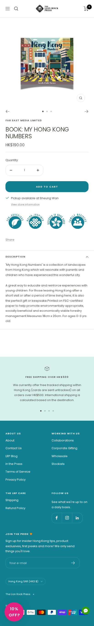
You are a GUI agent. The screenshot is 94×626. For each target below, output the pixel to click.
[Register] (73, 562)
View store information (25, 204)
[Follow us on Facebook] (57, 518)
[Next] (87, 111)
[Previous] (7, 111)
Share (9, 239)
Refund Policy (15, 508)
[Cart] (86, 8)
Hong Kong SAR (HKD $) (23, 581)
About (9, 440)
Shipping (11, 500)
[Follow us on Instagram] (67, 518)
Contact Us (13, 448)
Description (15, 256)
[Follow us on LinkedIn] (77, 518)
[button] (14, 611)
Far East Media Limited (23, 120)
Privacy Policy (15, 479)
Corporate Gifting (64, 448)
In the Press (13, 464)
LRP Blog (11, 456)
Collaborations (63, 440)
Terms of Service (17, 471)
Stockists (58, 464)
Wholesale (60, 456)
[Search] (16, 9)
